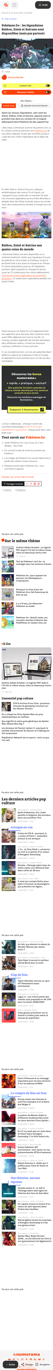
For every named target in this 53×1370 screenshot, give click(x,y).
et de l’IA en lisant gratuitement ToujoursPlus (21, 428)
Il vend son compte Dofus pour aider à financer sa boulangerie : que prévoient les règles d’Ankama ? (34, 884)
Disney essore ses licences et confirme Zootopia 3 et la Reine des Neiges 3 (33, 1102)
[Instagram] (22, 1359)
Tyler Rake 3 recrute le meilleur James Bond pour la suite (33, 961)
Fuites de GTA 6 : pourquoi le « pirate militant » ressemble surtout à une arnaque (32, 836)
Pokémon (21, 490)
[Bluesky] (39, 1359)
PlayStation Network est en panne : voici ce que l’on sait (25, 738)
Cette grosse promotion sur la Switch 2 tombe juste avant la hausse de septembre (33, 1015)
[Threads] (43, 1359)
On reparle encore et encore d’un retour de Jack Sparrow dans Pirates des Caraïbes (34, 1206)
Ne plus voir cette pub (12, 534)
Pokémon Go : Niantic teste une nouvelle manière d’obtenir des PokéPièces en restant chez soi (31, 620)
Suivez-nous (8, 105)
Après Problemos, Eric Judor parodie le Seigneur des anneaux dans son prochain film (34, 815)
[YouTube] (9, 1359)
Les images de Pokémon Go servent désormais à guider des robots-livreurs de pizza (27, 460)
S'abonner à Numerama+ (24, 409)
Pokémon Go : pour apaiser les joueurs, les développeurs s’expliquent (31, 578)
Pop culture (10, 18)
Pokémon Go (40, 130)
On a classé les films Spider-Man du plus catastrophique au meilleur (22, 715)
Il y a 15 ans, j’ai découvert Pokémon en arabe (29, 604)
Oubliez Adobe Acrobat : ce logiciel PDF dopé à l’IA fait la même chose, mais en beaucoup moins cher (33, 550)
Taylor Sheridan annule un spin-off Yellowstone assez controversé (34, 983)
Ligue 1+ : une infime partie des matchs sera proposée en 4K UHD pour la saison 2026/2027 (34, 999)
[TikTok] (13, 1359)
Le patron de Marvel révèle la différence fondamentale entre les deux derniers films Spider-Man (33, 1118)
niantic (7, 490)
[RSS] (35, 1359)
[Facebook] (26, 1359)
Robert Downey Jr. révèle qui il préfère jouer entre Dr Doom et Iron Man (33, 1166)
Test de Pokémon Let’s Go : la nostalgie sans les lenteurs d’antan (33, 562)
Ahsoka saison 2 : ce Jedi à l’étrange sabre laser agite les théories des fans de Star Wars (33, 1190)
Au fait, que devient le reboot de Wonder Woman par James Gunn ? (34, 947)
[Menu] (14, 5)
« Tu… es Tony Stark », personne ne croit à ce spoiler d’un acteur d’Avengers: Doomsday (34, 852)
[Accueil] (6, 5)
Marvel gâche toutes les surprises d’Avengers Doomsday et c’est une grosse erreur (34, 1222)
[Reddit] (30, 1359)
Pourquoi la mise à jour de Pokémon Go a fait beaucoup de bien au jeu (32, 592)
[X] (18, 1359)
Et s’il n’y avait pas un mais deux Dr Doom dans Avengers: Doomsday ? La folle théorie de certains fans (34, 1134)
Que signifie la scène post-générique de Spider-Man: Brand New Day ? (25, 722)
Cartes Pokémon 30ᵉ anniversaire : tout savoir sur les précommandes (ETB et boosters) (34, 1150)
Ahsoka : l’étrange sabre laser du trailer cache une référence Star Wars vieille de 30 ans (34, 868)
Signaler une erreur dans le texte (18, 476)
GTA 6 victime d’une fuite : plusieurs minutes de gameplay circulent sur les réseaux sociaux (31, 706)
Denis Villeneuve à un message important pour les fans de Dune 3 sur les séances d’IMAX (34, 1081)
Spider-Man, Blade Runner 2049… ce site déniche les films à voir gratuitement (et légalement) (34, 1238)
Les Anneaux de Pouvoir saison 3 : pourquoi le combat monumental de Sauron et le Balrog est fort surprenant (25, 731)
